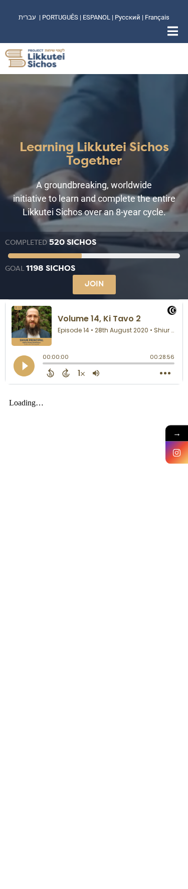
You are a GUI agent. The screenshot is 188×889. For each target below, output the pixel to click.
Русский (128, 17)
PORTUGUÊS (60, 17)
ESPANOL (96, 17)
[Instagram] (176, 452)
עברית (27, 17)
